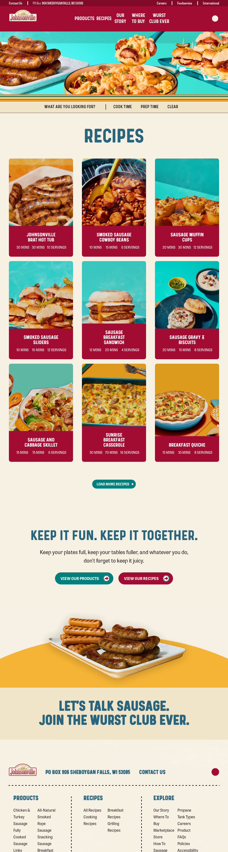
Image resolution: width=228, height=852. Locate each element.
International (211, 3)
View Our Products (80, 578)
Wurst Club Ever (159, 18)
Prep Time (150, 107)
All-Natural (46, 810)
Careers (162, 3)
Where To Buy (138, 18)
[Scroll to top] (215, 772)
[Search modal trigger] (215, 18)
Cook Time (122, 107)
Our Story (161, 810)
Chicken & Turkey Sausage (21, 816)
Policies (183, 843)
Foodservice (184, 3)
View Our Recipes (141, 578)
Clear (172, 107)
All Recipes (92, 810)
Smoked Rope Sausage (44, 823)
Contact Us (15, 3)
